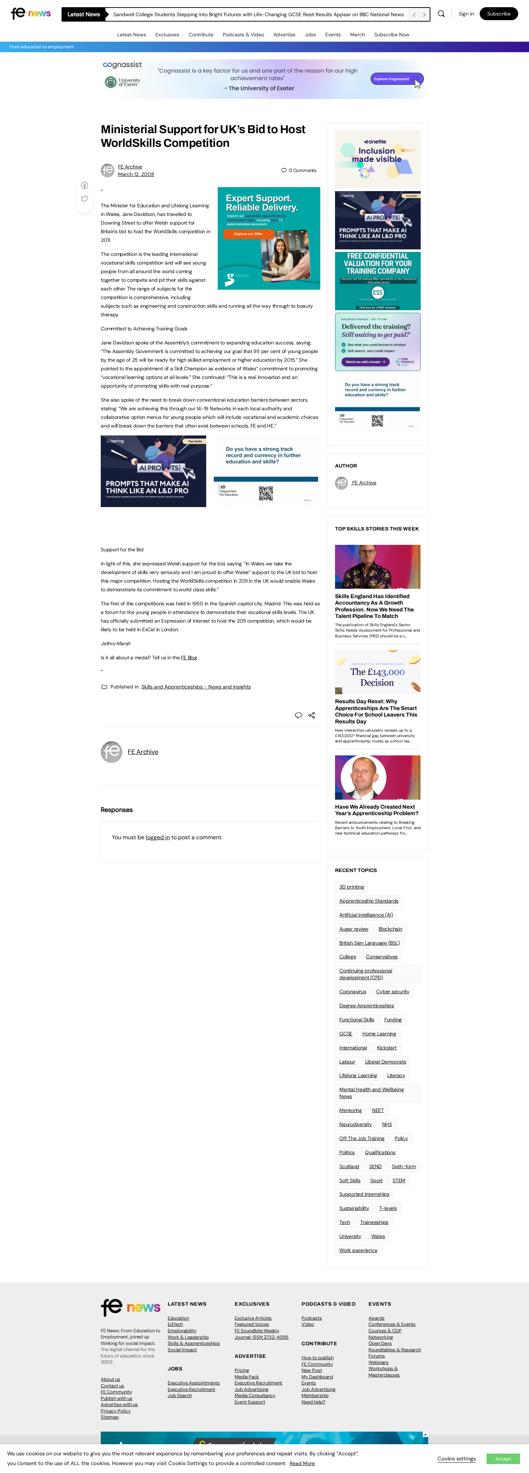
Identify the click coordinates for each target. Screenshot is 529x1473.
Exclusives (167, 34)
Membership (315, 1395)
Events (333, 34)
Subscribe (499, 13)
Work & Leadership (188, 1337)
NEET (378, 1110)
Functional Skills (356, 1019)
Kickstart (387, 1047)
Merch (357, 34)
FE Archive (130, 166)
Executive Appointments (194, 1383)
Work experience (358, 1250)
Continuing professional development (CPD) (365, 974)
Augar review (354, 929)
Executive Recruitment (191, 1389)
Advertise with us (119, 1404)
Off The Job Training (362, 1138)
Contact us (112, 1386)
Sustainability (354, 1208)
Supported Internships (364, 1194)
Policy (401, 1138)
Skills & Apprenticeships (194, 1343)
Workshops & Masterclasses (384, 1371)
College (347, 956)
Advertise (284, 34)
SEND (375, 1166)
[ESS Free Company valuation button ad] (378, 280)
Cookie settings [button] (457, 1458)
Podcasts (312, 1318)
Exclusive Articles (253, 1318)
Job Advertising (251, 1389)
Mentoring (350, 1110)
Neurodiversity (355, 1124)
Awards (377, 1318)
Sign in (466, 13)
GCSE (345, 1033)
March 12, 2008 (136, 174)
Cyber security (393, 991)
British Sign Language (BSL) (369, 943)
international (353, 1047)
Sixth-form (404, 1166)
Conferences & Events (392, 1324)
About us (110, 1379)
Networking (381, 1337)
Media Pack (247, 1377)
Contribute (201, 34)
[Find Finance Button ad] (378, 341)
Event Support (250, 1402)
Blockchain (390, 929)
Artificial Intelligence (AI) (366, 915)
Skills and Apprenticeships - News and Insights (196, 686)
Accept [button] (503, 1459)
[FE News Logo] (31, 13)
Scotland (349, 1166)
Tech (344, 1222)
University (350, 1236)
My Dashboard (317, 1377)
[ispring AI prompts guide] (153, 503)
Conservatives (382, 956)
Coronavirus (352, 991)
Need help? (313, 1402)
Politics (347, 1152)
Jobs (310, 34)
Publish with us (116, 1398)
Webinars (379, 1362)
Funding (393, 1019)
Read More (302, 1463)
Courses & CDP (385, 1331)
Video (308, 1324)
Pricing (242, 1370)
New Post (312, 1370)
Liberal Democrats (385, 1061)
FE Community (116, 1392)
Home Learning (379, 1033)
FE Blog (189, 657)
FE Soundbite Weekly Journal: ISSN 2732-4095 (262, 1334)
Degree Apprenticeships (366, 1005)
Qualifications (380, 1152)
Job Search (180, 1395)
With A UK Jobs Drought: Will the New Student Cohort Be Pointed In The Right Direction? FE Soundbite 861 (236, 14)
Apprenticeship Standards (368, 901)
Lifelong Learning (358, 1075)
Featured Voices (252, 1324)
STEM (399, 1180)
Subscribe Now (392, 34)
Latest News (131, 34)
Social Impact (182, 1350)
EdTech (175, 1324)
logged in (158, 837)
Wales (378, 1236)
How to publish (318, 1358)
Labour (347, 1061)
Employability (182, 1331)
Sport (376, 1180)
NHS (387, 1124)
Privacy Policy (116, 1411)
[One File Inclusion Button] (378, 158)
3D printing (351, 887)
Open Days (380, 1343)
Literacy (396, 1075)
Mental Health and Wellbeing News (371, 1092)
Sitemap (110, 1417)
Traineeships (374, 1222)
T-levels (388, 1208)
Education (178, 1318)
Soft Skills (349, 1180)
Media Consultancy (255, 1395)
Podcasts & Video (243, 34)
